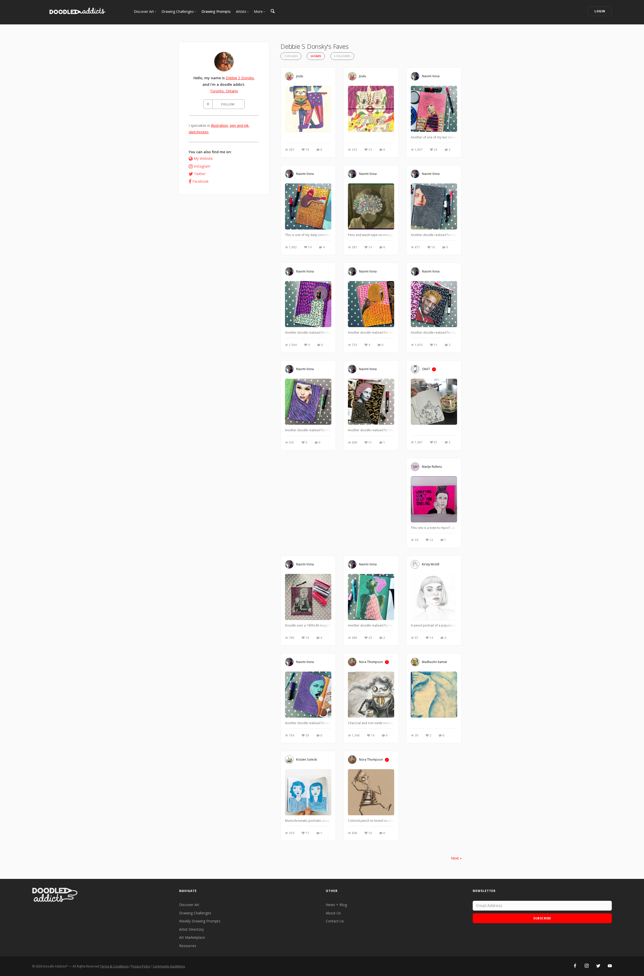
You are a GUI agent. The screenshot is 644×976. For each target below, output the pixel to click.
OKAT (426, 369)
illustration (219, 125)
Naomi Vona (430, 76)
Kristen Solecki (306, 759)
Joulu (299, 76)
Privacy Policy (140, 966)
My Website (203, 158)
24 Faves (315, 56)
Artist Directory (191, 929)
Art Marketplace (192, 937)
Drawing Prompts (216, 11)
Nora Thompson (371, 662)
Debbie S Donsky (240, 77)
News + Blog (336, 904)
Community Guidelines (169, 966)
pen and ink (239, 125)
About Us (333, 913)
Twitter (200, 173)
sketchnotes (199, 132)
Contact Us (335, 921)
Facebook (200, 181)
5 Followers (342, 56)
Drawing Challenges (195, 913)
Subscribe (542, 918)
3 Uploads (291, 56)
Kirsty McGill (430, 564)
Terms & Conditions (114, 966)
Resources (187, 945)
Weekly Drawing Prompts (199, 921)
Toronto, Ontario (224, 91)
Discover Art (189, 904)
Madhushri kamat (434, 662)
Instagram (202, 166)
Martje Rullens (432, 466)
